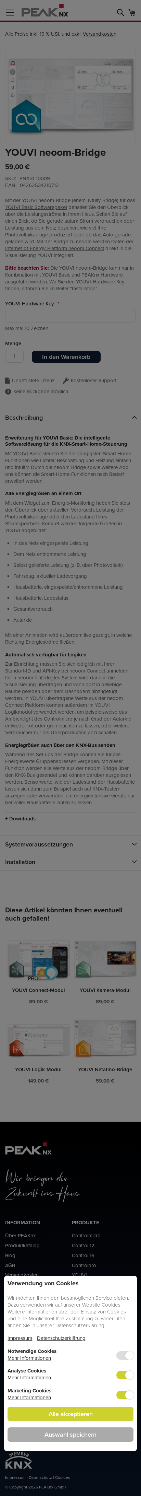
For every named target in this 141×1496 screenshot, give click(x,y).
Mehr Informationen (29, 1357)
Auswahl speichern (70, 1434)
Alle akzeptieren (71, 1414)
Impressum (20, 1338)
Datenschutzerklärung (61, 1338)
